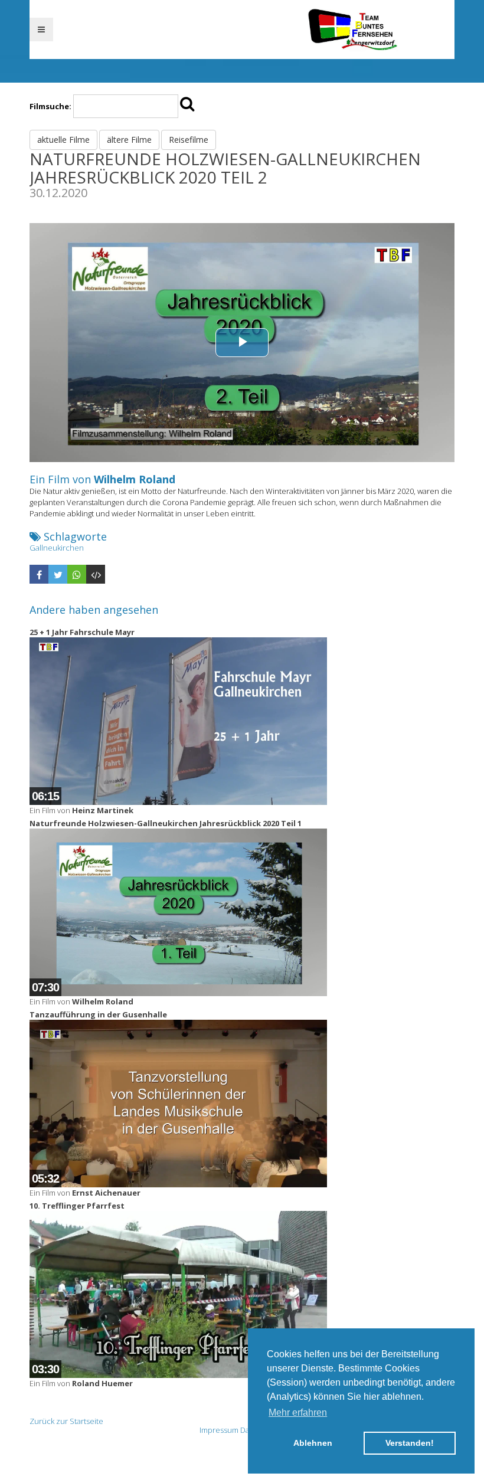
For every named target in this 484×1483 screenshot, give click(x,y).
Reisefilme (188, 139)
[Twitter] (57, 574)
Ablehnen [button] (312, 1443)
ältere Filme (129, 139)
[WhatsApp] (76, 574)
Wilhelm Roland (134, 479)
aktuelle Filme (63, 139)
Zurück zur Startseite (66, 1421)
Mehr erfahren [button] (298, 1412)
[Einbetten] (95, 574)
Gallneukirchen (57, 547)
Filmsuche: (50, 106)
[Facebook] (39, 574)
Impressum (219, 1430)
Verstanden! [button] (409, 1443)
